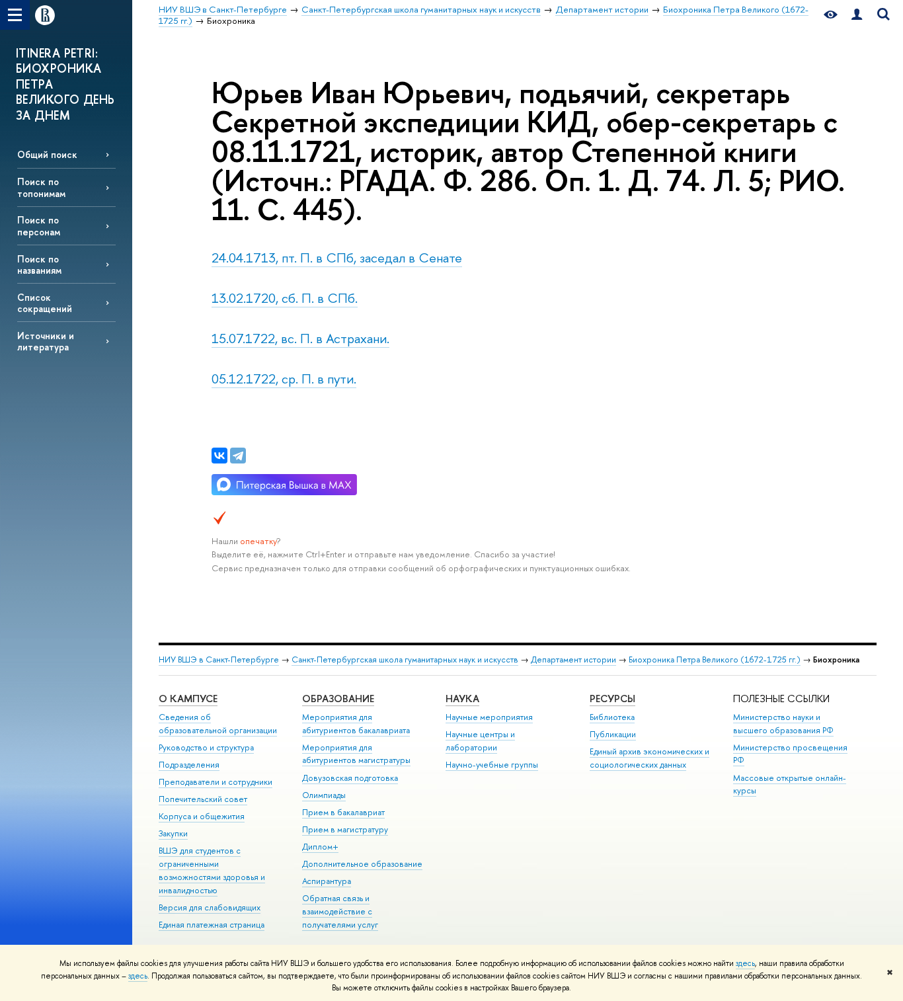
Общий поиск (47, 154)
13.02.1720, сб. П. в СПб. (285, 298)
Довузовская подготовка (350, 777)
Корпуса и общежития (202, 816)
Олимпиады (324, 795)
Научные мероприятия (489, 717)
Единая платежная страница (211, 924)
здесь (745, 963)
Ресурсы (612, 698)
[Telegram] (238, 455)
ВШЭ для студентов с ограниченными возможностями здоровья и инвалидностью (212, 870)
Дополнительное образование (362, 863)
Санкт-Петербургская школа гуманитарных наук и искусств (405, 659)
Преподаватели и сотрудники (215, 781)
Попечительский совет (203, 799)
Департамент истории (573, 659)
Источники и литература (45, 341)
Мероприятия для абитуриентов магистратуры (356, 754)
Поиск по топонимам (41, 187)
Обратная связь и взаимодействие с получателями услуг (340, 911)
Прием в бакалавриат (343, 812)
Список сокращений (44, 303)
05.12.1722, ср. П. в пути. (284, 378)
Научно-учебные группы (492, 764)
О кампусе (188, 698)
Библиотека (612, 717)
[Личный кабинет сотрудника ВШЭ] (857, 15)
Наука (462, 698)
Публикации (613, 734)
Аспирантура (326, 881)
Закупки (173, 833)
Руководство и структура (206, 747)
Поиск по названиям (39, 264)
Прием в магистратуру (345, 829)
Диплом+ (320, 846)
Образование (338, 698)
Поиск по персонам (38, 225)
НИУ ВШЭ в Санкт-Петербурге (219, 659)
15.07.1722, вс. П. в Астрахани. (300, 338)
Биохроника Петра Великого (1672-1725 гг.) (715, 659)
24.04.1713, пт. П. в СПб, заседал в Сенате (337, 257)
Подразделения (189, 764)
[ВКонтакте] (219, 455)
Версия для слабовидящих (209, 907)
